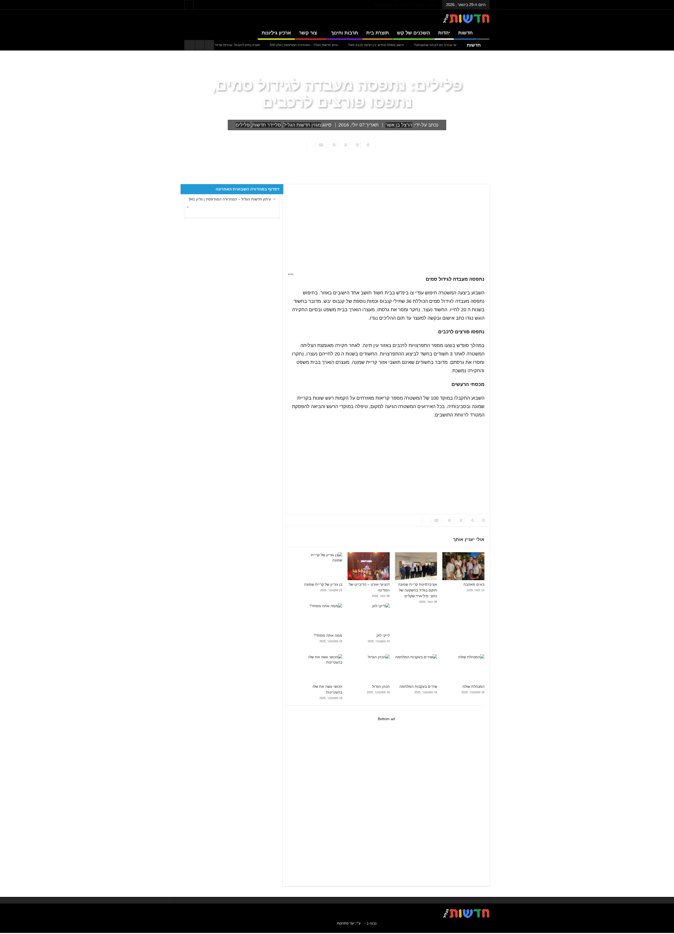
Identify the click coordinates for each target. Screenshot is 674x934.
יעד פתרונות (345, 923)
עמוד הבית (480, 180)
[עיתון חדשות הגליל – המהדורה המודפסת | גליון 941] (186, 207)
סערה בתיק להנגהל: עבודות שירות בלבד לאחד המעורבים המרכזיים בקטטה (234, 45)
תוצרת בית (377, 33)
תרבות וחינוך (344, 33)
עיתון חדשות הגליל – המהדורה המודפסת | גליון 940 (328, 45)
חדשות (465, 33)
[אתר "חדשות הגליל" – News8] (466, 18)
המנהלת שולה (473, 686)
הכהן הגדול (381, 686)
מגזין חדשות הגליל (302, 125)
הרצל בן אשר (398, 125)
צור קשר (308, 33)
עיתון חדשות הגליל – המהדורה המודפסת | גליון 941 (230, 199)
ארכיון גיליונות (276, 33)
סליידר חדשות (266, 125)
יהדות (444, 33)
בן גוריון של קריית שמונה (323, 584)
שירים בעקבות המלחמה (418, 686)
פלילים (243, 125)
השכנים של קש (413, 33)
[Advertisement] (384, 226)
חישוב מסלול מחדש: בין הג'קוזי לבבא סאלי (400, 45)
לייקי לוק (383, 635)
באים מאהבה (473, 584)
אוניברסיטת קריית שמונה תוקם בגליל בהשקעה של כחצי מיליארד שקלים (417, 590)
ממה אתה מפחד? (328, 635)
